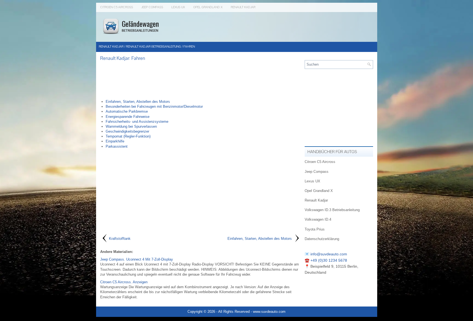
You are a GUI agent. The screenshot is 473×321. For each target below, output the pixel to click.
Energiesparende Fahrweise (127, 117)
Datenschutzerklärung (322, 239)
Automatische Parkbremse (127, 111)
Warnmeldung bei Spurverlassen (131, 126)
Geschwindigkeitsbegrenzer (127, 131)
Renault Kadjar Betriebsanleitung (153, 47)
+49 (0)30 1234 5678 (328, 260)
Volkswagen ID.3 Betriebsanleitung (332, 210)
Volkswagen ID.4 (318, 219)
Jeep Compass (152, 7)
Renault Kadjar (243, 7)
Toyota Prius (315, 229)
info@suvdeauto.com (328, 254)
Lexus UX (178, 7)
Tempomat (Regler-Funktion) (128, 136)
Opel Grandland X (208, 7)
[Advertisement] (200, 80)
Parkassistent (117, 146)
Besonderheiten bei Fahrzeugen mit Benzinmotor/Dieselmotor (154, 106)
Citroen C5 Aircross (116, 7)
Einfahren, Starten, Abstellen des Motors (138, 102)
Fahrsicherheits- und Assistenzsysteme (137, 121)
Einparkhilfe (115, 141)
